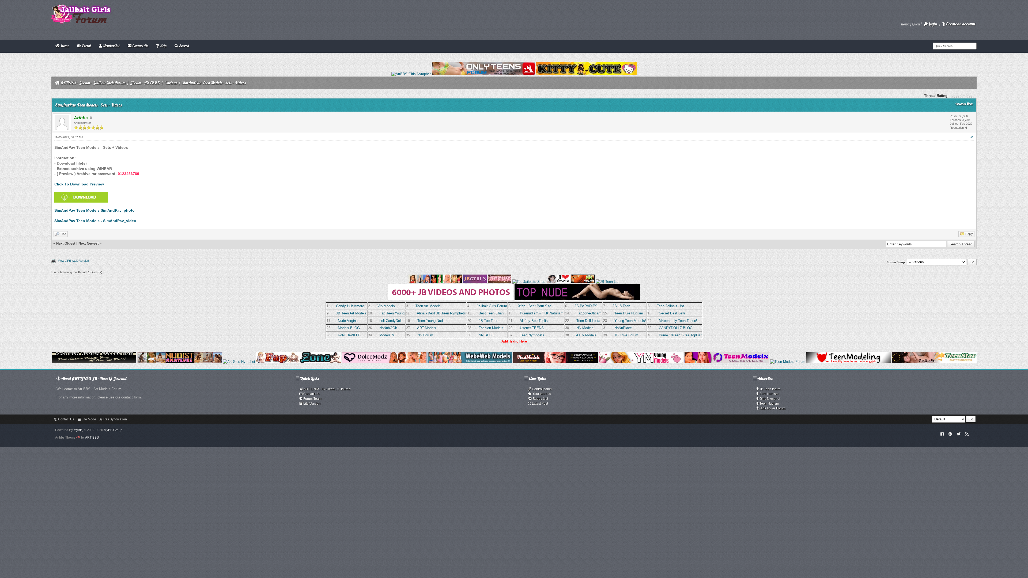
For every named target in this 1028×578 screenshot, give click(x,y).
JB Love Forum (626, 335)
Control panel (541, 389)
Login (932, 23)
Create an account (960, 23)
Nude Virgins (348, 321)
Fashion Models (491, 328)
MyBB (78, 430)
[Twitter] (958, 433)
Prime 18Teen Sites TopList (680, 335)
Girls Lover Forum (772, 408)
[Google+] (950, 433)
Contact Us (311, 394)
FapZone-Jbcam (589, 313)
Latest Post (539, 403)
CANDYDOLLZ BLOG (676, 328)
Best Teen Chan (491, 313)
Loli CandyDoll (390, 321)
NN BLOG (486, 335)
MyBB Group (113, 430)
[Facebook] (942, 433)
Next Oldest (65, 243)
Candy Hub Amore (350, 306)
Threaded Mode (964, 104)
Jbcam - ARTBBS (145, 82)
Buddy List (540, 399)
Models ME (388, 335)
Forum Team (312, 399)
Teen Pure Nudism (628, 313)
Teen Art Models (428, 306)
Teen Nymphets (532, 335)
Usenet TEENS (532, 328)
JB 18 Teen (621, 306)
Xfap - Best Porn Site (534, 306)
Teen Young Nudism (432, 321)
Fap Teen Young (392, 313)
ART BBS (92, 437)
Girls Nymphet (769, 399)
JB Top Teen (488, 321)
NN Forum (425, 335)
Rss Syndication (115, 419)
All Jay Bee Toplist (534, 321)
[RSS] (966, 433)
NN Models (585, 328)
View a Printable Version (73, 260)
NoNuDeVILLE (349, 335)
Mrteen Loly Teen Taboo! (678, 321)
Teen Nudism (769, 403)
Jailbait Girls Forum (492, 306)
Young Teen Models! (630, 321)
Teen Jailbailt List (670, 306)
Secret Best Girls (672, 313)
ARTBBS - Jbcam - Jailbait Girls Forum (93, 82)
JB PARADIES (586, 306)
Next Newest (88, 243)
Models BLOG (349, 328)
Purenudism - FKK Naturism (542, 313)
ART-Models (426, 328)
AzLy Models (586, 335)
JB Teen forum (769, 389)
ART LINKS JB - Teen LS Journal (327, 389)
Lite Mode (88, 419)
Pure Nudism (768, 394)
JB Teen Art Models (351, 313)
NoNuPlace (623, 328)
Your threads (541, 394)
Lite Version (311, 403)
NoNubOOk (388, 328)
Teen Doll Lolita (588, 321)
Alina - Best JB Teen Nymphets (441, 313)
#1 (972, 137)
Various (170, 82)
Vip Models (386, 306)
